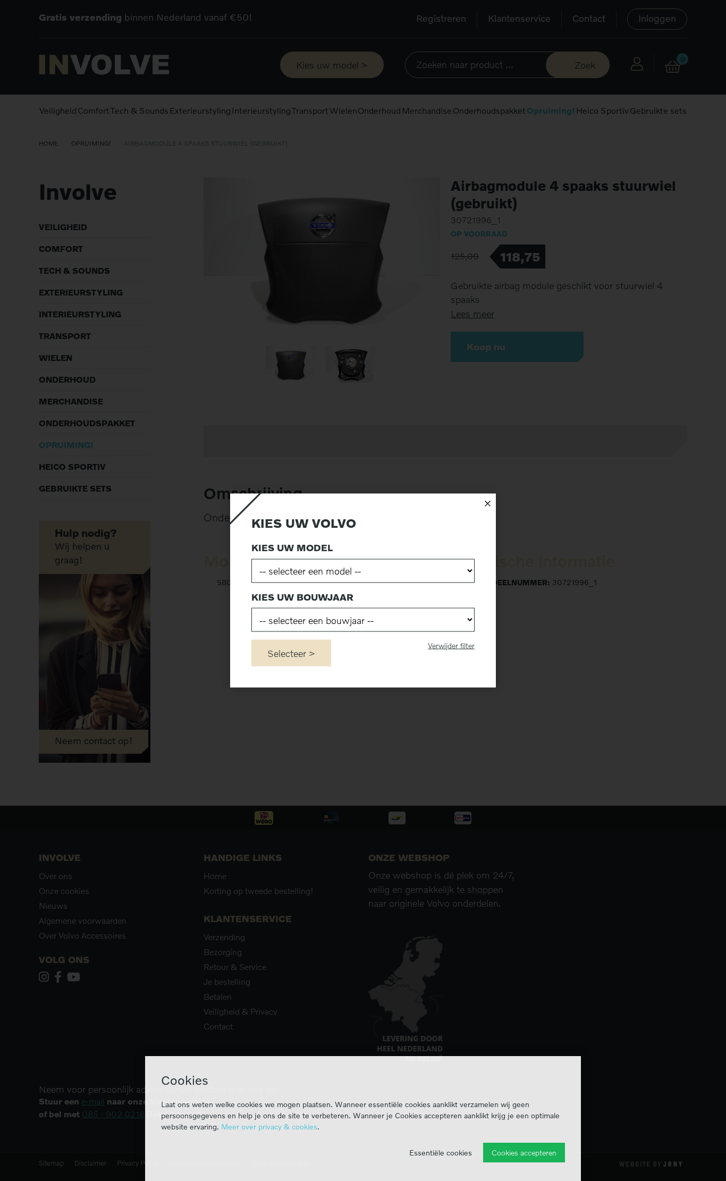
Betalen (218, 996)
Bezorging (223, 952)
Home (48, 143)
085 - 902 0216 (113, 1114)
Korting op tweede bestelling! (259, 890)
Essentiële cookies (440, 1152)
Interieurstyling (261, 110)
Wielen (343, 110)
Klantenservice (519, 18)
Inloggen (657, 18)
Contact (588, 18)
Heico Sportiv (602, 110)
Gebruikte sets (658, 110)
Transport (310, 110)
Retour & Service (235, 966)
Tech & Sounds (139, 110)
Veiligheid (58, 110)
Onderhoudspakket (489, 110)
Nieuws (53, 905)
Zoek (585, 65)
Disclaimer (90, 1163)
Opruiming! (551, 110)
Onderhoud (379, 110)
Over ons (55, 876)
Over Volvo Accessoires (82, 935)
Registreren (441, 18)
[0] (672, 66)
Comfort (93, 110)
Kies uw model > (332, 65)
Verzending (224, 937)
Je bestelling (227, 981)
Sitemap (51, 1163)
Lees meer (472, 313)
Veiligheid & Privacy (240, 1011)
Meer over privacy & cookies (269, 1126)
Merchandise (427, 110)
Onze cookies (64, 890)
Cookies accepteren (524, 1152)
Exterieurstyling (200, 110)
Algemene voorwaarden (82, 920)
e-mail (93, 1101)
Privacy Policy (137, 1163)
